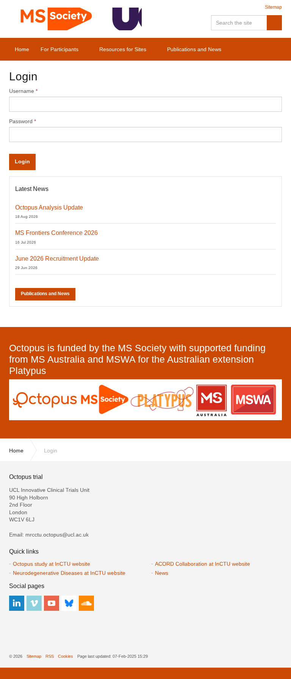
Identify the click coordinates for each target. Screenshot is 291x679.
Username (23, 91)
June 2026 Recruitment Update (57, 258)
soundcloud (86, 603)
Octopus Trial (75, 19)
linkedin (16, 603)
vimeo (34, 603)
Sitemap (273, 7)
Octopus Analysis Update (49, 207)
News (161, 573)
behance (69, 603)
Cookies (65, 656)
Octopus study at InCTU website (51, 563)
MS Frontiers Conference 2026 (56, 233)
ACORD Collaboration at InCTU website (202, 563)
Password (22, 121)
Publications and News (45, 293)
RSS (49, 656)
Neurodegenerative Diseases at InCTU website (69, 573)
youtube (51, 603)
